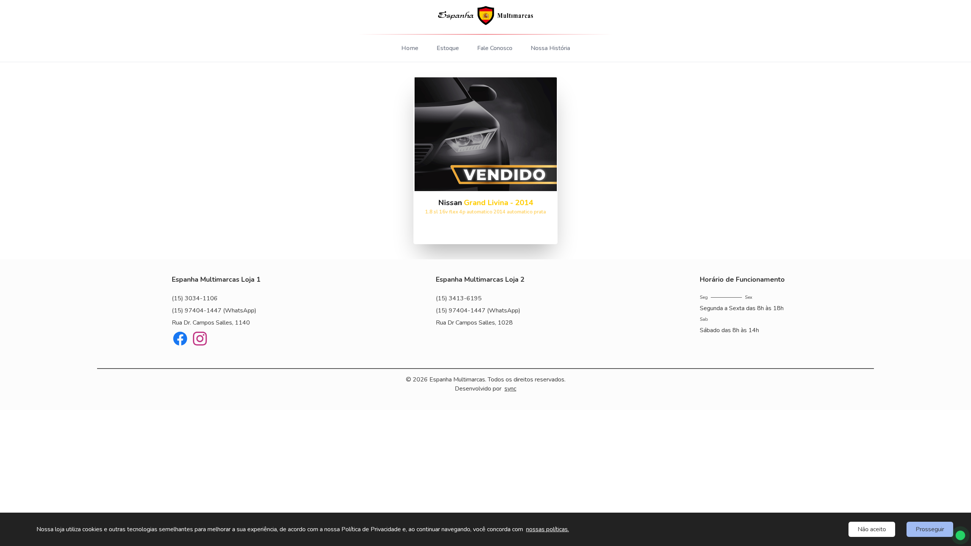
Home (409, 48)
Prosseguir (930, 529)
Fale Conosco (494, 48)
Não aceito (872, 529)
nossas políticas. (547, 529)
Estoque (448, 48)
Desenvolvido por (485, 388)
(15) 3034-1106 (195, 298)
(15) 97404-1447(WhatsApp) (214, 310)
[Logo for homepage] (485, 15)
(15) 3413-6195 (459, 298)
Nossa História (550, 48)
